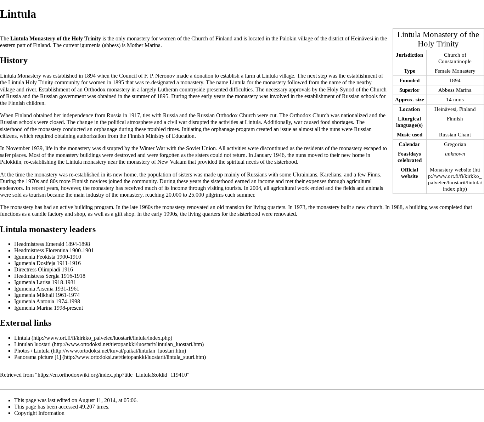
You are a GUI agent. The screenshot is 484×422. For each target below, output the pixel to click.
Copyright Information (39, 413)
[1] (58, 357)
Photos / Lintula (32, 351)
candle (39, 214)
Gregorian (455, 144)
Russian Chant (455, 134)
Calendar (409, 144)
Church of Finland (211, 38)
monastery (138, 38)
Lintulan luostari (32, 344)
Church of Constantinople (455, 58)
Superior (409, 90)
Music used (409, 134)
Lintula (22, 338)
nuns (335, 129)
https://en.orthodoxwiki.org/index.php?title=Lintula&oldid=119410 (112, 375)
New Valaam (171, 162)
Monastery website (450, 170)
